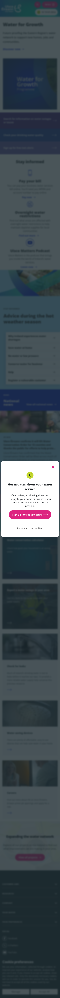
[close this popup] (53, 467)
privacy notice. (34, 528)
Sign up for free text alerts (27, 514)
